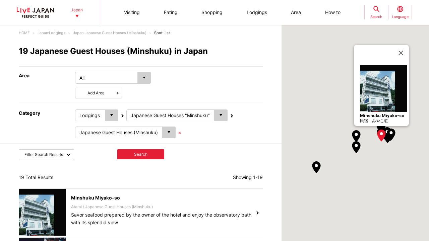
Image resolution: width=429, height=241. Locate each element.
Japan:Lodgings (51, 32)
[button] (381, 136)
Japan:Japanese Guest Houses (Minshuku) (109, 32)
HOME (24, 32)
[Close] (401, 53)
